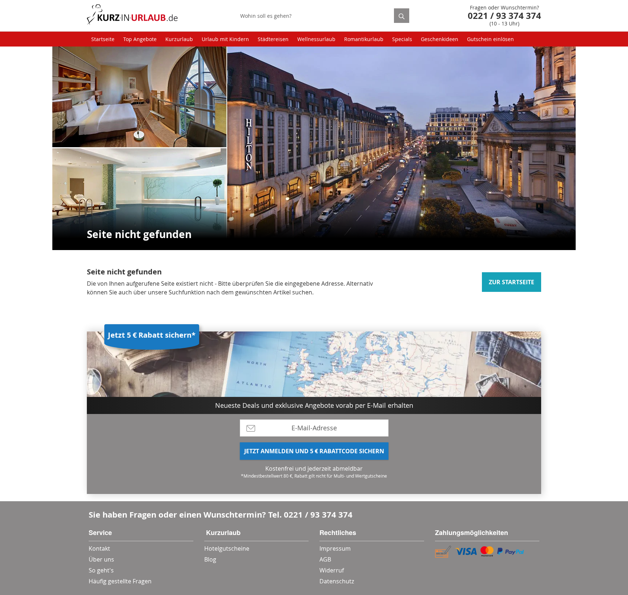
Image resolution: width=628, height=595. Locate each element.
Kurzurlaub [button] (179, 39)
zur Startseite (511, 282)
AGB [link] (325, 559)
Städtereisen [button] (273, 39)
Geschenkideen (439, 39)
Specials (402, 39)
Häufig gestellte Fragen (120, 581)
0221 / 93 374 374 (318, 514)
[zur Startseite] (132, 15)
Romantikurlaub (363, 39)
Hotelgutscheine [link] (226, 548)
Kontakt (99, 548)
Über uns (101, 559)
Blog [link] (210, 559)
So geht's (101, 570)
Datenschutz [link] (336, 581)
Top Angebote (140, 39)
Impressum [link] (335, 548)
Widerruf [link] (331, 570)
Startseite (102, 39)
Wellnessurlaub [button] (316, 39)
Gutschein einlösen (490, 39)
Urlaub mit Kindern (225, 39)
